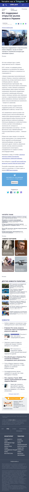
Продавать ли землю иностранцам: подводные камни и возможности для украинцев (12, 221)
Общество (20, 448)
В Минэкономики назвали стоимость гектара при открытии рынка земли (14, 217)
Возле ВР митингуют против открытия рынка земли (14, 229)
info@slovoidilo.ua (14, 461)
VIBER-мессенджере (12, 170)
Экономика (21, 455)
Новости (5, 320)
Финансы (20, 453)
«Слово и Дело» (12, 419)
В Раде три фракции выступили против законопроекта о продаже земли (14, 225)
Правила (19, 431)
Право (19, 451)
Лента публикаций (14, 9)
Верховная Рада (9, 442)
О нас (14, 428)
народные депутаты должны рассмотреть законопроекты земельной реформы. (13, 156)
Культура (20, 441)
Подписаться (14, 182)
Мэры (6, 451)
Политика (24, 9)
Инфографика (14, 398)
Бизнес (19, 439)
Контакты (22, 428)
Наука (19, 442)
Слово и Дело (4, 9)
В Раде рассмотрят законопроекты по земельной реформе (12, 232)
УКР (2, 428)
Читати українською (7, 27)
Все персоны (8, 453)
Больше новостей (14, 394)
